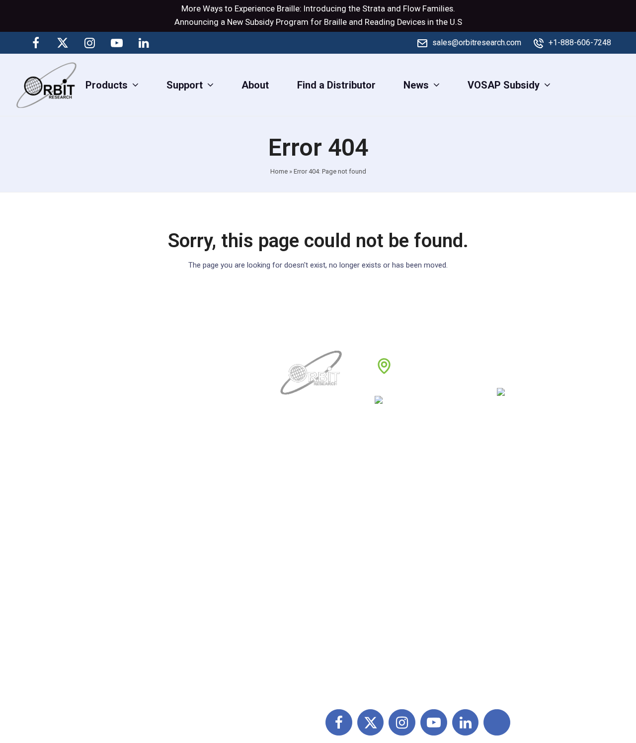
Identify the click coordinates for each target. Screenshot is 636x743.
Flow (411, 8)
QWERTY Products (518, 544)
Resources (305, 587)
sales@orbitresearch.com (476, 42)
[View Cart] (620, 84)
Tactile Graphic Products (531, 565)
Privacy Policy (408, 565)
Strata (373, 8)
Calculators (502, 587)
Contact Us (306, 609)
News (294, 544)
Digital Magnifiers (515, 675)
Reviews (300, 565)
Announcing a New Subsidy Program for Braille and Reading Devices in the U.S (318, 22)
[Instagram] (90, 43)
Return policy (406, 522)
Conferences (405, 587)
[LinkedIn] (144, 43)
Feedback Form (412, 609)
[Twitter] (63, 43)
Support (299, 522)
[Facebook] (36, 43)
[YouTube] (117, 43)
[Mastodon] (170, 43)
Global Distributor (415, 500)
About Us (301, 500)
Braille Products (512, 500)
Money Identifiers (515, 609)
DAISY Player (506, 522)
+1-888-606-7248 (580, 42)
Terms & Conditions (420, 544)
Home (279, 171)
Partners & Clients (321, 631)
